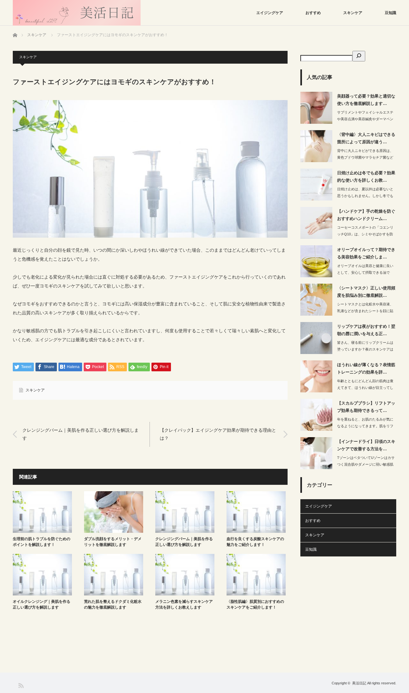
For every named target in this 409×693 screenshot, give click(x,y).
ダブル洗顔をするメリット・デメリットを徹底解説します (113, 542)
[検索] (358, 56)
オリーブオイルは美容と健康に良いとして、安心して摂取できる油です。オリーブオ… (365, 272)
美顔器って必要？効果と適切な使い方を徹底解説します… (366, 100)
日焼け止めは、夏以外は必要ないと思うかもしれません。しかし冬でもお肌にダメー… (365, 195)
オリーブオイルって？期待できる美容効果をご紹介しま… (366, 253)
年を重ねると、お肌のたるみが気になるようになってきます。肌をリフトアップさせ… (365, 426)
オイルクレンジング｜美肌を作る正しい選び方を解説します (41, 604)
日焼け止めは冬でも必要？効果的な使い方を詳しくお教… (366, 176)
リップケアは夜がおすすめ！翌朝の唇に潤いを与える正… (366, 330)
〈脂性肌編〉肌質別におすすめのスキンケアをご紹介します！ (255, 604)
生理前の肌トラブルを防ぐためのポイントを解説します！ (41, 542)
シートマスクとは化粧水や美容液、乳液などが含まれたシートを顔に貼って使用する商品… (365, 310)
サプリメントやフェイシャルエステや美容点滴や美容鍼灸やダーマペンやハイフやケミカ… (365, 119)
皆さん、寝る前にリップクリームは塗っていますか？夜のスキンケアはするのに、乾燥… (365, 349)
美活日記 (359, 683)
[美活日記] (77, 13)
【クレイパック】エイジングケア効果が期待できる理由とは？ (218, 434)
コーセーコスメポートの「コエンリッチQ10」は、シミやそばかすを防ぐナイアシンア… (365, 234)
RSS (21, 685)
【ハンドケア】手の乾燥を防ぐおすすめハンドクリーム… (366, 215)
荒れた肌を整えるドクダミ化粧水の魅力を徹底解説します (113, 604)
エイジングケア (269, 13)
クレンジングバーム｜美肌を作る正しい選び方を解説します (80, 434)
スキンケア (352, 13)
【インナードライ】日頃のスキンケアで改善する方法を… (366, 445)
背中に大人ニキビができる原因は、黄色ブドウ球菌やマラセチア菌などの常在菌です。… (365, 157)
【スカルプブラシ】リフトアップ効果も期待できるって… (366, 407)
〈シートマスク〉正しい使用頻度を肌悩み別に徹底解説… (366, 292)
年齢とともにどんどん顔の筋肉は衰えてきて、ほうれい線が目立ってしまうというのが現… (365, 387)
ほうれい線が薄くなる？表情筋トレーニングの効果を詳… (366, 368)
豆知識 (390, 13)
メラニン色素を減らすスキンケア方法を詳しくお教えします (184, 604)
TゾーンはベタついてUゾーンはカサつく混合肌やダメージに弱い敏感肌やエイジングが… (366, 464)
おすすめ (313, 13)
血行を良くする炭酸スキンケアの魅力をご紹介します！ (255, 542)
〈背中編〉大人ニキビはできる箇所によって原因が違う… (366, 138)
